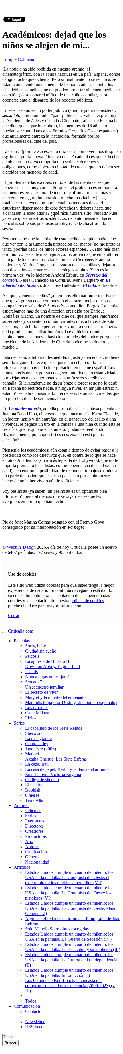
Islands (31, 671)
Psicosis (32, 656)
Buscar (10, 1043)
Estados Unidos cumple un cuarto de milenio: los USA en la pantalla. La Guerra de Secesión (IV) (69, 937)
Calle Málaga (37, 712)
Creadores (34, 831)
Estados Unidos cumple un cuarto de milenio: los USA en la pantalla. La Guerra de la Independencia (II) (71, 959)
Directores (34, 826)
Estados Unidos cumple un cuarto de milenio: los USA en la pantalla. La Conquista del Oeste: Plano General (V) (70, 908)
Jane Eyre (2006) (40, 748)
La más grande (38, 738)
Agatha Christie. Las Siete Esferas (56, 759)
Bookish (32, 789)
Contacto (33, 1011)
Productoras (36, 836)
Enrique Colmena (18, 59)
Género (32, 856)
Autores (32, 846)
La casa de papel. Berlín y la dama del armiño (66, 769)
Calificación (36, 851)
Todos (30, 1001)
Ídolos (30, 717)
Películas (33, 810)
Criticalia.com (20, 631)
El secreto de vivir (41, 692)
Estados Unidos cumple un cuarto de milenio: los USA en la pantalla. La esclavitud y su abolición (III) (72, 947)
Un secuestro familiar (44, 687)
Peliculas (22, 640)
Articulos (22, 867)
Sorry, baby (35, 645)
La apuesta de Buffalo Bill (49, 661)
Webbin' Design (21, 547)
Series (19, 723)
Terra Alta (34, 800)
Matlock (32, 753)
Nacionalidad (37, 862)
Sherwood (34, 733)
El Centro (34, 784)
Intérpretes (34, 820)
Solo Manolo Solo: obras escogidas (57, 928)
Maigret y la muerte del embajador (56, 697)
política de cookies (87, 600)
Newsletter (35, 1021)
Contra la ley (36, 743)
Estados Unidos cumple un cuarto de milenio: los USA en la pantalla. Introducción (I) (69, 973)
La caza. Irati (37, 764)
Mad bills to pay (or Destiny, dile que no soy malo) (71, 702)
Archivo (21, 805)
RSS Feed (34, 1026)
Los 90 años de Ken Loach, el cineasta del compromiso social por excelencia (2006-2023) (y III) (70, 985)
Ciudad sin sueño (40, 651)
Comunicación (27, 1006)
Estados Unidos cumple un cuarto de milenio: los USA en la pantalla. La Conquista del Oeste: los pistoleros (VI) (69, 892)
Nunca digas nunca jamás (48, 676)
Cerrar (13, 615)
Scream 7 (33, 681)
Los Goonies (36, 707)
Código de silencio (42, 779)
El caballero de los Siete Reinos (53, 728)
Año (29, 841)
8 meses (32, 795)
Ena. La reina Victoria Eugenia (53, 774)
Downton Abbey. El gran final (52, 666)
